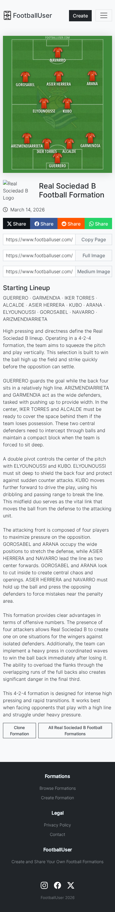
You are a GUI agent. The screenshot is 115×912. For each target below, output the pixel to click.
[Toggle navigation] (104, 15)
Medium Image (93, 271)
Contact (57, 834)
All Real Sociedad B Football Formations (75, 730)
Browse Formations (58, 788)
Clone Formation (19, 730)
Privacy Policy (57, 824)
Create (80, 16)
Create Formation (57, 797)
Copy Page (93, 239)
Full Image (94, 255)
